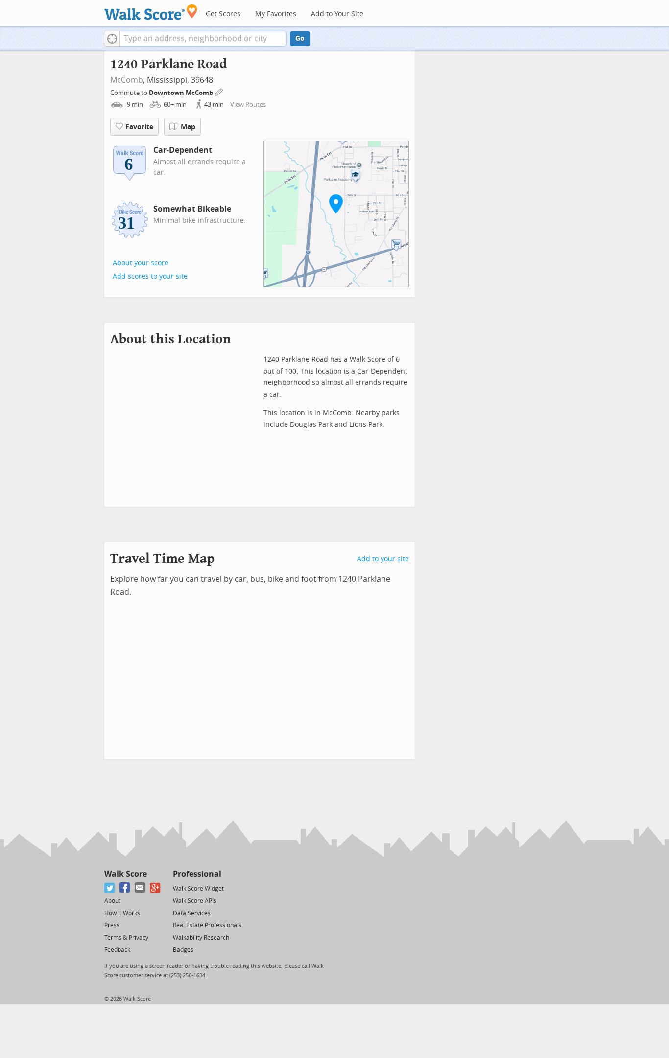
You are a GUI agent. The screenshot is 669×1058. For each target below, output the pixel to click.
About (112, 900)
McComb (126, 80)
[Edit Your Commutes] (219, 91)
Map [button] (188, 127)
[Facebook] (125, 887)
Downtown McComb (182, 92)
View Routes (248, 104)
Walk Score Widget (198, 888)
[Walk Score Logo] (151, 12)
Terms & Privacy (126, 937)
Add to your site (383, 559)
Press (111, 925)
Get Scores (223, 14)
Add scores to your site (150, 276)
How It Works (122, 913)
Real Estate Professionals (207, 925)
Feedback (117, 949)
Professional (197, 874)
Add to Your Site (337, 14)
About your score (140, 263)
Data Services (192, 913)
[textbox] (203, 39)
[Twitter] (110, 887)
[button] (112, 39)
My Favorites (275, 14)
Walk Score (125, 874)
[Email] (140, 887)
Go (300, 38)
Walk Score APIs (194, 900)
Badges (183, 949)
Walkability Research (201, 937)
